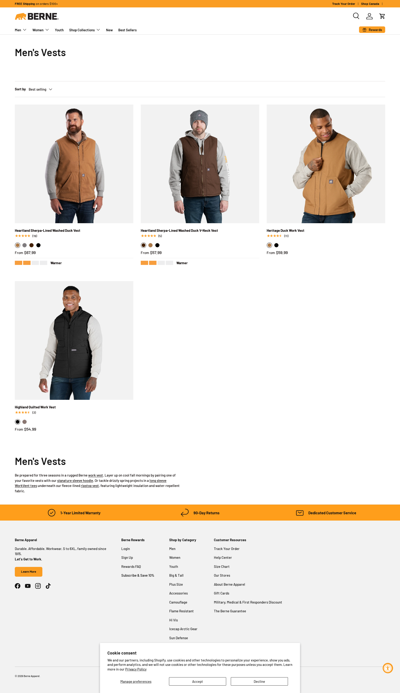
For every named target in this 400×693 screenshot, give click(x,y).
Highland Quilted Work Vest (35, 407)
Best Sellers (127, 30)
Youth (59, 30)
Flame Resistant (181, 611)
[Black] (38, 245)
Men (18, 30)
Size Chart (222, 566)
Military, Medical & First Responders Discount (248, 602)
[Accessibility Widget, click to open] (388, 668)
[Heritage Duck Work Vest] (326, 164)
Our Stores (222, 575)
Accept (197, 681)
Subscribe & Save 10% (137, 575)
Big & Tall (176, 575)
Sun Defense (178, 638)
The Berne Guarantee (230, 611)
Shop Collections (82, 30)
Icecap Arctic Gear (183, 629)
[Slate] (24, 245)
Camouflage (178, 602)
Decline (259, 681)
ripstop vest (90, 485)
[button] (382, 16)
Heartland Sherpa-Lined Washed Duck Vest (47, 230)
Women (38, 30)
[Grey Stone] (24, 422)
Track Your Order (343, 4)
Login (125, 549)
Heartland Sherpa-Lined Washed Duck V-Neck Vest (179, 230)
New (109, 30)
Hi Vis (173, 620)
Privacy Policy (136, 669)
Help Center (223, 557)
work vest (95, 475)
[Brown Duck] (150, 245)
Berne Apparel (32, 675)
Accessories (178, 593)
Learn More (28, 571)
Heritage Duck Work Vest (285, 230)
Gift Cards (221, 593)
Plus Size (176, 584)
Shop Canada (370, 4)
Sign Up (127, 557)
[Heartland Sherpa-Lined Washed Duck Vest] (74, 164)
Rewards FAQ (131, 566)
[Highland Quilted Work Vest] (74, 340)
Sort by (20, 89)
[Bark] (31, 245)
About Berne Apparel (229, 584)
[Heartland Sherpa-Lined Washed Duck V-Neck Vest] (200, 164)
